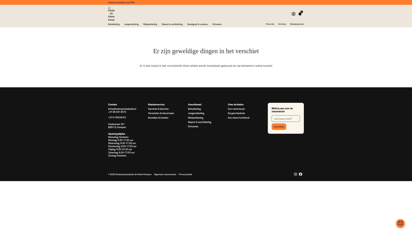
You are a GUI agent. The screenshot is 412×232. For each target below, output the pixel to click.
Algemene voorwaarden (165, 174)
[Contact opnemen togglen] (400, 223)
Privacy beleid (185, 174)
